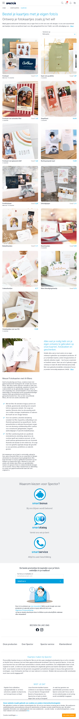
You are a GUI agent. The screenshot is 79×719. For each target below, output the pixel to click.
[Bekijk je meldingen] (71, 2)
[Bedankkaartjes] (20, 226)
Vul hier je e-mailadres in (25, 574)
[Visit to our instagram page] (42, 630)
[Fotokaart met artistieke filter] (20, 99)
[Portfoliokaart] (20, 184)
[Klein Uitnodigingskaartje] (59, 269)
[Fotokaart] (20, 56)
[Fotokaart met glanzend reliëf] (20, 141)
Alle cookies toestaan (68, 715)
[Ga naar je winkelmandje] (75, 2)
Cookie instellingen (9, 715)
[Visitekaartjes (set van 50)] (20, 309)
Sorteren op (46, 32)
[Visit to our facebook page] (37, 630)
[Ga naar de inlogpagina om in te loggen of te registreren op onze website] (66, 2)
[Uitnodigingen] (59, 184)
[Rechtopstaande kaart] (59, 141)
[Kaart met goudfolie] (59, 56)
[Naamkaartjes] (59, 226)
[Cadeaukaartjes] (20, 269)
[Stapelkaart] (59, 99)
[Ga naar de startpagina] (13, 3)
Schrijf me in (22, 581)
